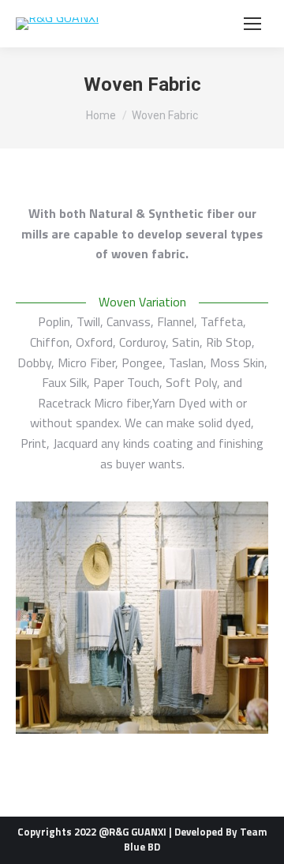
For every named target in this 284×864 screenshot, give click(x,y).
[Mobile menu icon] (252, 23)
